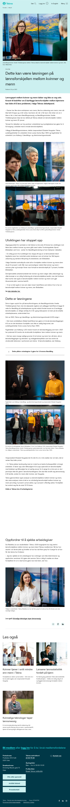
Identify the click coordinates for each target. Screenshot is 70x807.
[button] (33, 3)
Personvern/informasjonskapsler (12, 802)
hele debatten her (14, 291)
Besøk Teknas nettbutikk (34, 771)
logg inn (25, 747)
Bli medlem (9, 747)
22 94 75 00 (30, 758)
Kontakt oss (57, 756)
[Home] (7, 3)
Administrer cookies (28, 802)
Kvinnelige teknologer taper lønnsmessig (27, 618)
